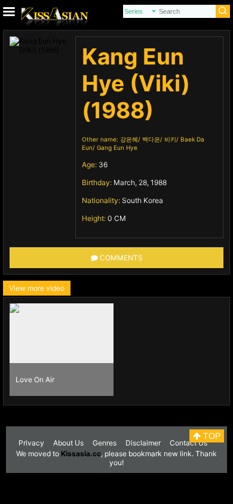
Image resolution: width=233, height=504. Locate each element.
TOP (210, 436)
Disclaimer (143, 442)
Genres (104, 442)
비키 (170, 139)
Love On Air (35, 379)
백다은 (151, 139)
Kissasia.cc (81, 453)
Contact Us (188, 442)
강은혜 (129, 139)
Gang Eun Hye (117, 147)
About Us (68, 442)
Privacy (31, 442)
